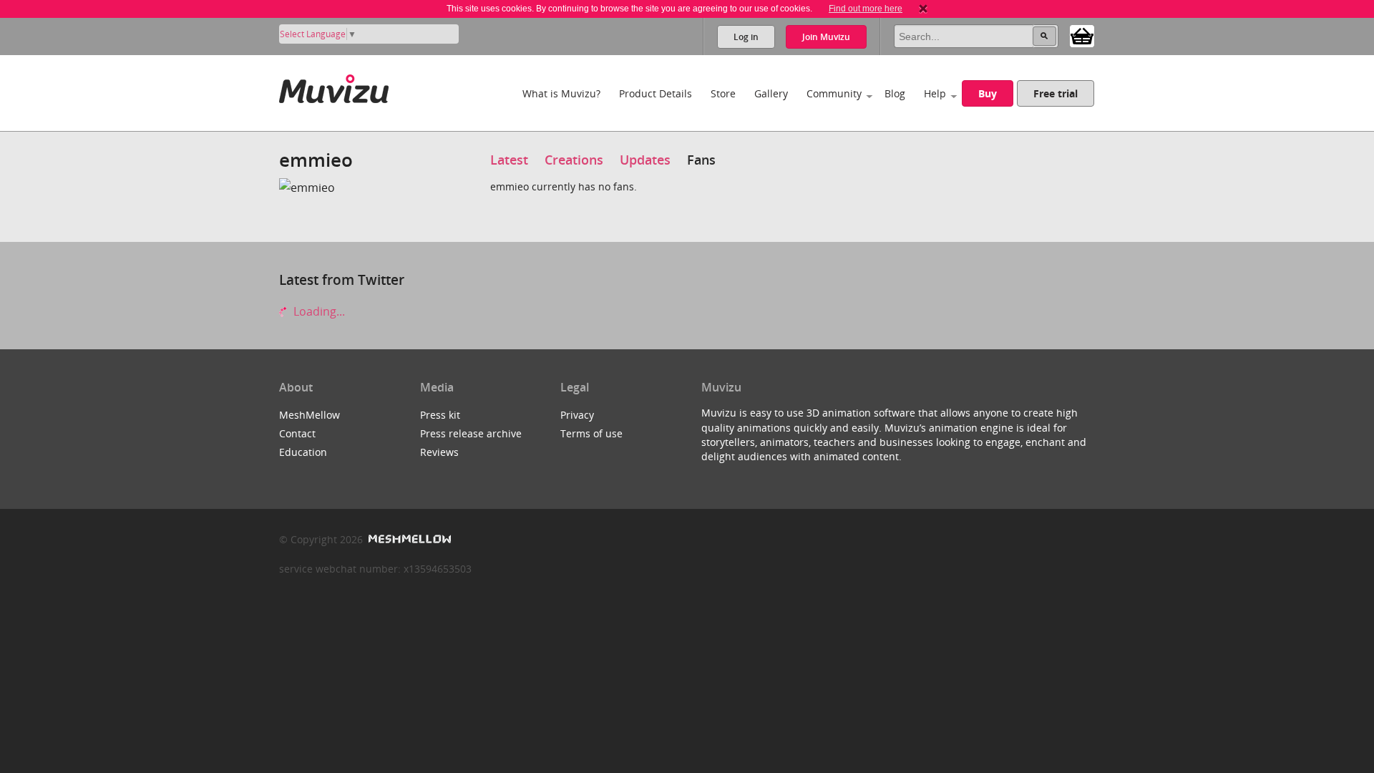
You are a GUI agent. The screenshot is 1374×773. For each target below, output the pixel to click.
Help (935, 93)
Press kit (440, 415)
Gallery (771, 93)
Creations (574, 159)
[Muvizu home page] (334, 86)
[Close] (923, 9)
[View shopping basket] (1082, 35)
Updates (645, 159)
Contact (297, 433)
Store (723, 93)
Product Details (655, 93)
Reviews (439, 452)
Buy (987, 93)
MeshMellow (309, 415)
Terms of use (591, 433)
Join (826, 37)
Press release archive (471, 433)
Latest (509, 159)
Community (834, 93)
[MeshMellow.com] (408, 539)
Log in (746, 37)
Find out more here (865, 9)
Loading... (318, 311)
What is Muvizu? (561, 93)
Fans (701, 159)
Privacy (577, 415)
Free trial (1055, 93)
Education (303, 452)
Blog (895, 93)
